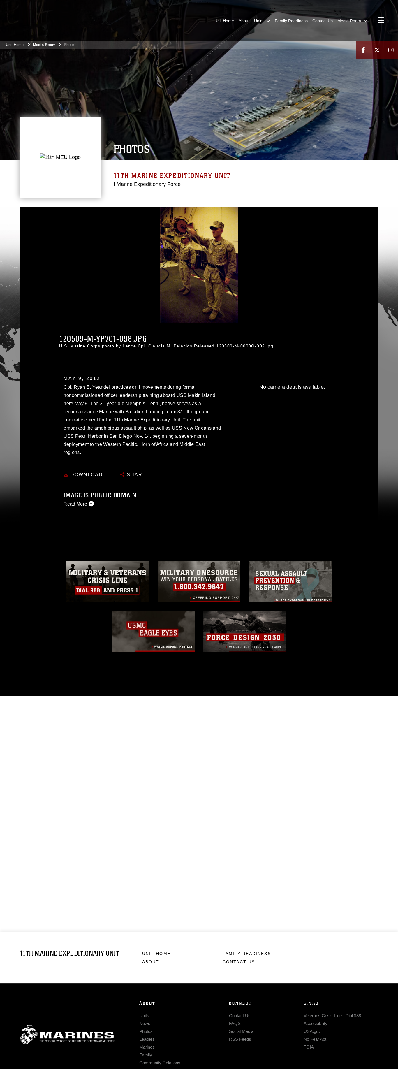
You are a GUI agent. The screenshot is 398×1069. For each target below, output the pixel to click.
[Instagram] (391, 50)
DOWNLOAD (86, 474)
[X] (377, 50)
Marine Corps (67, 1034)
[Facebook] (363, 50)
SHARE (135, 474)
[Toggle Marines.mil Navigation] (381, 20)
